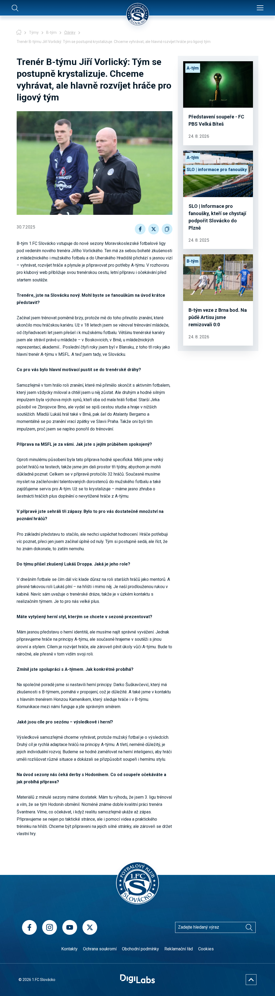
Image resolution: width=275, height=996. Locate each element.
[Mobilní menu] (260, 8)
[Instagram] (49, 927)
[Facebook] (29, 927)
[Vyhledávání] (249, 927)
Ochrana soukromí (100, 948)
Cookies (206, 948)
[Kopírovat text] (167, 229)
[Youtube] (69, 927)
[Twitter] (89, 927)
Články (69, 32)
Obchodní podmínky (140, 948)
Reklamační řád (178, 948)
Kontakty (69, 948)
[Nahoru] (251, 979)
